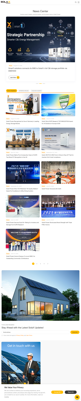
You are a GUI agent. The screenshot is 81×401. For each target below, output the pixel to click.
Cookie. (6, 396)
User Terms (29, 335)
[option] (40, 49)
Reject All (70, 392)
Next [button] (74, 50)
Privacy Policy (20, 335)
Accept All (57, 392)
